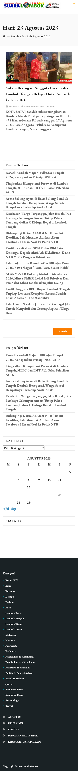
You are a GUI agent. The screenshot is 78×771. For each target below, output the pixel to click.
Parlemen (10, 651)
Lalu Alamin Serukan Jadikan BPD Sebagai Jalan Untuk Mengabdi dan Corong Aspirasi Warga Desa (38, 308)
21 (18, 495)
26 (70, 495)
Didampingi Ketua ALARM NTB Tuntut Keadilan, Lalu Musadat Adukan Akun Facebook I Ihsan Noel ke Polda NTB (34, 237)
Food (8, 607)
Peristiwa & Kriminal (17, 667)
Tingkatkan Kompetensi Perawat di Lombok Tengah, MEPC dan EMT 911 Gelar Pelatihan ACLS (37, 187)
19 (70, 487)
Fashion (9, 602)
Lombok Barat (13, 613)
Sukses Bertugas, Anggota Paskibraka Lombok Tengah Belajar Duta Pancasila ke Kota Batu (38, 93)
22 (28, 495)
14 (18, 487)
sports (9, 684)
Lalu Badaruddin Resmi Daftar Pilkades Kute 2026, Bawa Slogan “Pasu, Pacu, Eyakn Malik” (37, 265)
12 (70, 480)
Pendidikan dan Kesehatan (20, 662)
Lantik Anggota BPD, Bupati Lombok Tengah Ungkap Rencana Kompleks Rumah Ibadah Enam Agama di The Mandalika (38, 293)
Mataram (10, 634)
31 (49, 502)
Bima (8, 585)
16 (39, 487)
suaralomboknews (27, 766)
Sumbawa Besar (14, 694)
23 (39, 495)
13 (8, 487)
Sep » (15, 508)
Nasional (10, 640)
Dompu (9, 596)
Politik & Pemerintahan (18, 673)
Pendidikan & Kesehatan (19, 656)
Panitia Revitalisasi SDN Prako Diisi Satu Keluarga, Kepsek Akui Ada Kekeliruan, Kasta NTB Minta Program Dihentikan (38, 252)
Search (63, 331)
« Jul (6, 508)
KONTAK (13, 729)
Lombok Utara (13, 629)
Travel (9, 705)
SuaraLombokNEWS (34, 106)
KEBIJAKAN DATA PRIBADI (24, 741)
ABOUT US (14, 717)
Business (10, 591)
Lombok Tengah (14, 618)
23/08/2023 (14, 106)
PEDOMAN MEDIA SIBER (23, 735)
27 (8, 502)
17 (49, 487)
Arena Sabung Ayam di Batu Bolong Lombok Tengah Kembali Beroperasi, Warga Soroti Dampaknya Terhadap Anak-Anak (37, 202)
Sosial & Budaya (14, 678)
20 (8, 495)
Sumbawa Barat (14, 689)
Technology (12, 700)
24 (49, 495)
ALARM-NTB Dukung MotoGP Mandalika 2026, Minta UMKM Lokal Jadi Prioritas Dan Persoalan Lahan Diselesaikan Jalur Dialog (37, 278)
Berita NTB (11, 580)
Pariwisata (11, 645)
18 (59, 487)
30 (39, 502)
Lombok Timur (14, 624)
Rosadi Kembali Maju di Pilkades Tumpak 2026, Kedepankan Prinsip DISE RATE (35, 175)
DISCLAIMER (16, 723)
